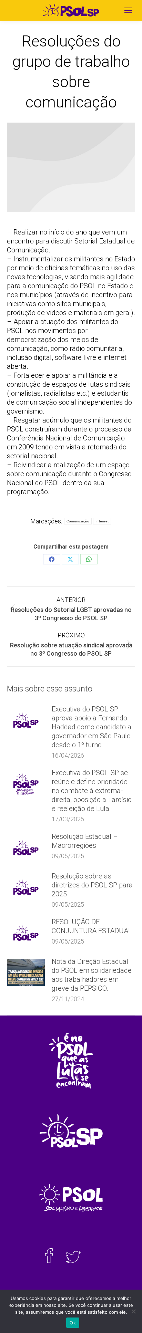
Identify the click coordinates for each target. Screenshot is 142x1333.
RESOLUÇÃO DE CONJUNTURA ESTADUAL (92, 926)
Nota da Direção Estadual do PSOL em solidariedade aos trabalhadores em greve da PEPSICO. (92, 974)
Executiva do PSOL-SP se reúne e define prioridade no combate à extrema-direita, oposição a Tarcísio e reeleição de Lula (92, 791)
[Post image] (26, 720)
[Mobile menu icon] (128, 10)
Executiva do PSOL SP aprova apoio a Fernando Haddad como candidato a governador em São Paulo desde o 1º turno (91, 727)
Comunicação (78, 521)
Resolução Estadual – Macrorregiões (85, 841)
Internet (102, 521)
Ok (73, 1322)
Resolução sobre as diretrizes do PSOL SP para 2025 (92, 885)
